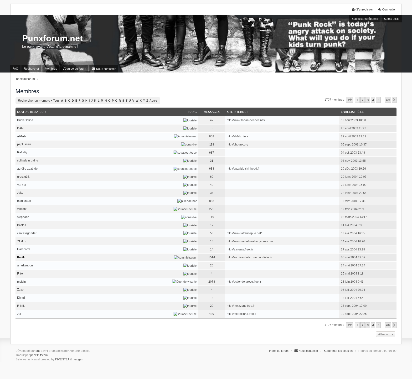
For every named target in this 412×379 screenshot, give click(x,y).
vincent (21, 209)
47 (211, 120)
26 (211, 265)
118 (211, 144)
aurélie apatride (27, 168)
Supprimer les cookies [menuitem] (338, 351)
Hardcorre (23, 249)
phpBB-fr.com (39, 355)
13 (211, 298)
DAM (20, 128)
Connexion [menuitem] (389, 9)
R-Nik (21, 305)
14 (211, 249)
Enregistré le (352, 112)
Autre (153, 100)
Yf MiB (21, 241)
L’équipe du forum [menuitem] (74, 68)
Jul (19, 314)
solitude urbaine (27, 160)
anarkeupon (25, 265)
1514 (211, 257)
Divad (21, 297)
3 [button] (368, 100)
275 (211, 209)
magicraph (24, 200)
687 (211, 152)
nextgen (78, 359)
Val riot (21, 185)
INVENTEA (62, 359)
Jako (20, 192)
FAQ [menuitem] (15, 68)
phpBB (40, 351)
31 (211, 160)
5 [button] (378, 100)
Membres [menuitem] (51, 68)
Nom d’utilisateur (31, 112)
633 (211, 168)
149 (211, 217)
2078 (211, 281)
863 (211, 201)
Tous (56, 100)
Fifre (20, 273)
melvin (21, 281)
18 (211, 241)
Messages (212, 112)
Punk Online (25, 120)
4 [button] (373, 100)
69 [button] (388, 100)
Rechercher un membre (34, 100)
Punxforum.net (52, 38)
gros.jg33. (23, 176)
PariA (21, 257)
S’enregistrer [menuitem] (364, 9)
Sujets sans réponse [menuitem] (365, 19)
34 (211, 193)
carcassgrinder (26, 233)
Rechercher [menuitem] (31, 68)
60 (211, 176)
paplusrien (24, 144)
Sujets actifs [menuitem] (391, 19)
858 (211, 136)
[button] (349, 100)
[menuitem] (103, 69)
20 (211, 305)
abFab (21, 136)
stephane (23, 217)
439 (211, 314)
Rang (192, 112)
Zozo (20, 289)
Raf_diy (22, 152)
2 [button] (362, 100)
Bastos (21, 225)
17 (211, 225)
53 (211, 233)
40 (211, 185)
